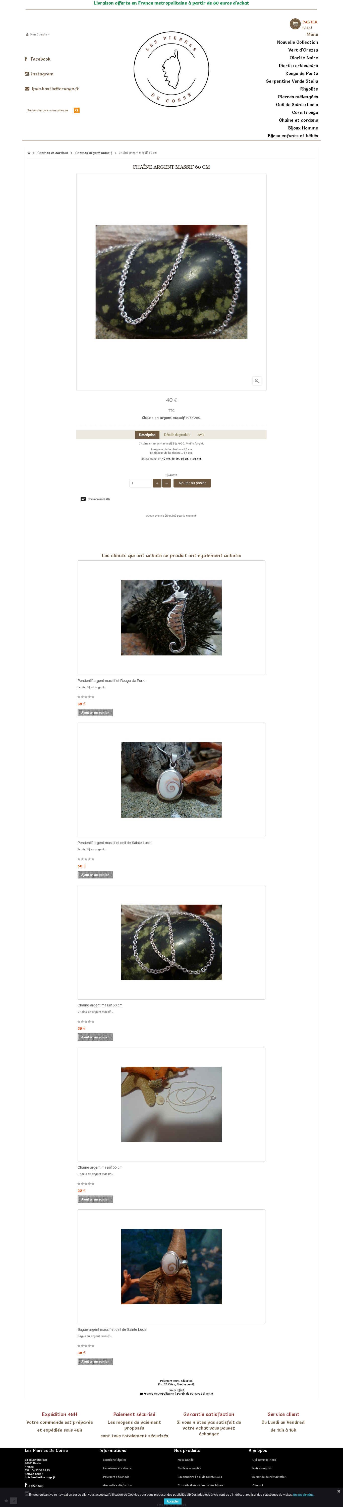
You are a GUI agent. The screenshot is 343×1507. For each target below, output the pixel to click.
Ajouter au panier (192, 483)
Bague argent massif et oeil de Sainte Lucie (112, 1329)
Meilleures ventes (189, 1468)
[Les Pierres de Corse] (171, 68)
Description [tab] (147, 435)
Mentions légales (114, 1459)
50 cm (185, 458)
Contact (257, 1485)
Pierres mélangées (298, 97)
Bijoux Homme (303, 128)
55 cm (197, 458)
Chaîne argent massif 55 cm (100, 1167)
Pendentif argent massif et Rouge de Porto (111, 681)
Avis (201, 435)
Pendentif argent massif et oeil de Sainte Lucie (114, 843)
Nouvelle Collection (297, 42)
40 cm (166, 458)
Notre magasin (262, 1468)
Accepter (173, 1501)
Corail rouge (305, 112)
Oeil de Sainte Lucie (297, 104)
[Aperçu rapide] (197, 653)
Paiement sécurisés (116, 1477)
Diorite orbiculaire (298, 65)
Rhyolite (309, 89)
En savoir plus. (303, 1494)
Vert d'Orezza (303, 50)
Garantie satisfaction (117, 1485)
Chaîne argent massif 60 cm (100, 1005)
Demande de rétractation (269, 1477)
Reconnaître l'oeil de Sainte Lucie (200, 1477)
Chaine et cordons (298, 120)
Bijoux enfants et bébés (293, 136)
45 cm (175, 458)
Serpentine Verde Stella (292, 81)
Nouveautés (186, 1459)
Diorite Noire (304, 58)
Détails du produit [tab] (177, 435)
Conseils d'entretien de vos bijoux (200, 1485)
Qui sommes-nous (264, 1459)
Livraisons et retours (117, 1468)
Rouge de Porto (301, 73)
